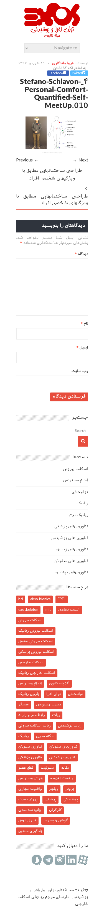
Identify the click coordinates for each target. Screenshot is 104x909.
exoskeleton (28, 609)
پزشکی (50, 799)
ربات (56, 715)
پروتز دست (27, 799)
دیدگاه (81, 254)
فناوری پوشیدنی (62, 757)
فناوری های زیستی (72, 549)
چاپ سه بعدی (30, 810)
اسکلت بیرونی (75, 469)
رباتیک (82, 503)
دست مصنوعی (48, 704)
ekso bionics (40, 599)
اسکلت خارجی (31, 662)
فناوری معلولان (30, 747)
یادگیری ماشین (30, 831)
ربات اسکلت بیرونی (34, 725)
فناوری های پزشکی (71, 526)
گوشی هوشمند (56, 820)
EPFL (61, 599)
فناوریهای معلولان (63, 747)
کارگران (55, 810)
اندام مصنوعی (75, 480)
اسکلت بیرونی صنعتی (35, 641)
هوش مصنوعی (30, 778)
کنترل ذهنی (27, 820)
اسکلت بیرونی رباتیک (35, 631)
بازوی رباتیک (28, 694)
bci (20, 599)
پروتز (69, 789)
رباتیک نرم (78, 515)
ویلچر (53, 789)
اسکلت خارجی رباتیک (36, 673)
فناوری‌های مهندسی (71, 572)
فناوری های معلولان (71, 561)
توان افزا (53, 694)
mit (48, 609)
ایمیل (82, 347)
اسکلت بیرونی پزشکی (36, 652)
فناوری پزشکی (30, 757)
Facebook (56, 73)
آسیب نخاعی (69, 609)
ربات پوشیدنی (70, 725)
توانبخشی (80, 492)
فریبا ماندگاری (62, 63)
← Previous (27, 160)
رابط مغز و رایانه (31, 715)
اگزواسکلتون (59, 683)
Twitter (77, 73)
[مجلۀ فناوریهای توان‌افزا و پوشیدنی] (52, 35)
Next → (80, 160)
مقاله (65, 768)
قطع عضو (26, 768)
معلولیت (47, 768)
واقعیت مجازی (30, 789)
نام (84, 323)
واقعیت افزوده (61, 778)
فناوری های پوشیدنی (69, 538)
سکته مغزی (45, 736)
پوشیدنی (71, 799)
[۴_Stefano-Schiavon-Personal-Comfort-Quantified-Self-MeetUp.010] (52, 153)
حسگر (23, 704)
